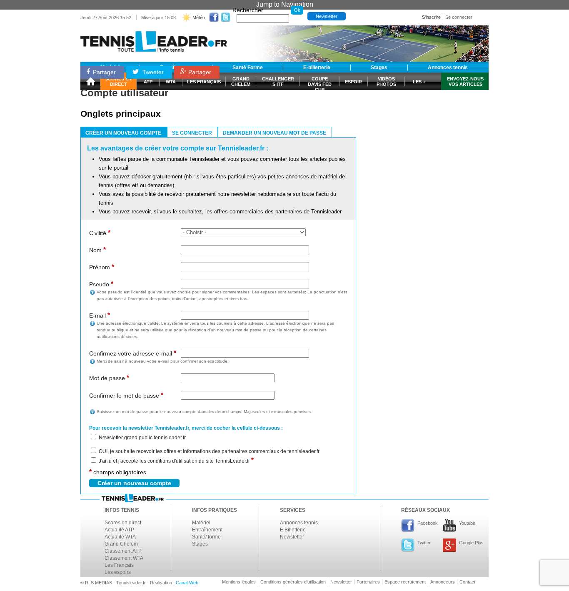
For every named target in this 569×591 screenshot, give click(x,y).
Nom (97, 249)
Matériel (201, 523)
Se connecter (458, 17)
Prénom (101, 266)
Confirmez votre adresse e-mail (132, 353)
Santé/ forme (206, 537)
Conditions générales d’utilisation (293, 581)
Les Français (119, 565)
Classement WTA (124, 558)
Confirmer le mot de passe (126, 395)
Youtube (467, 523)
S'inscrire (431, 17)
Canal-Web (187, 582)
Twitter (424, 542)
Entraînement (207, 530)
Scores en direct (123, 523)
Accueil (90, 81)
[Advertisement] (426, 114)
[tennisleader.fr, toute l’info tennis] (153, 38)
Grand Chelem (121, 544)
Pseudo (101, 284)
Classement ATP (123, 551)
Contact (467, 581)
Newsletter (326, 16)
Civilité (99, 232)
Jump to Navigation (284, 4)
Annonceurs (442, 581)
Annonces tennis (299, 523)
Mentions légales (239, 581)
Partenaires (368, 581)
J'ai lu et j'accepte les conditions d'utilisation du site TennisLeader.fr (176, 461)
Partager (104, 72)
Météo (198, 17)
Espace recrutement (405, 581)
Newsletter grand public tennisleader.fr (142, 438)
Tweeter (152, 72)
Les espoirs (118, 572)
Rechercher (247, 10)
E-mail (99, 315)
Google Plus (471, 542)
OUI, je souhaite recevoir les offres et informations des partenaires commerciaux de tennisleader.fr (209, 451)
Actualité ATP (119, 530)
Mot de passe (109, 377)
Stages (200, 544)
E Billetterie (293, 530)
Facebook (427, 523)
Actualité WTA (120, 537)
